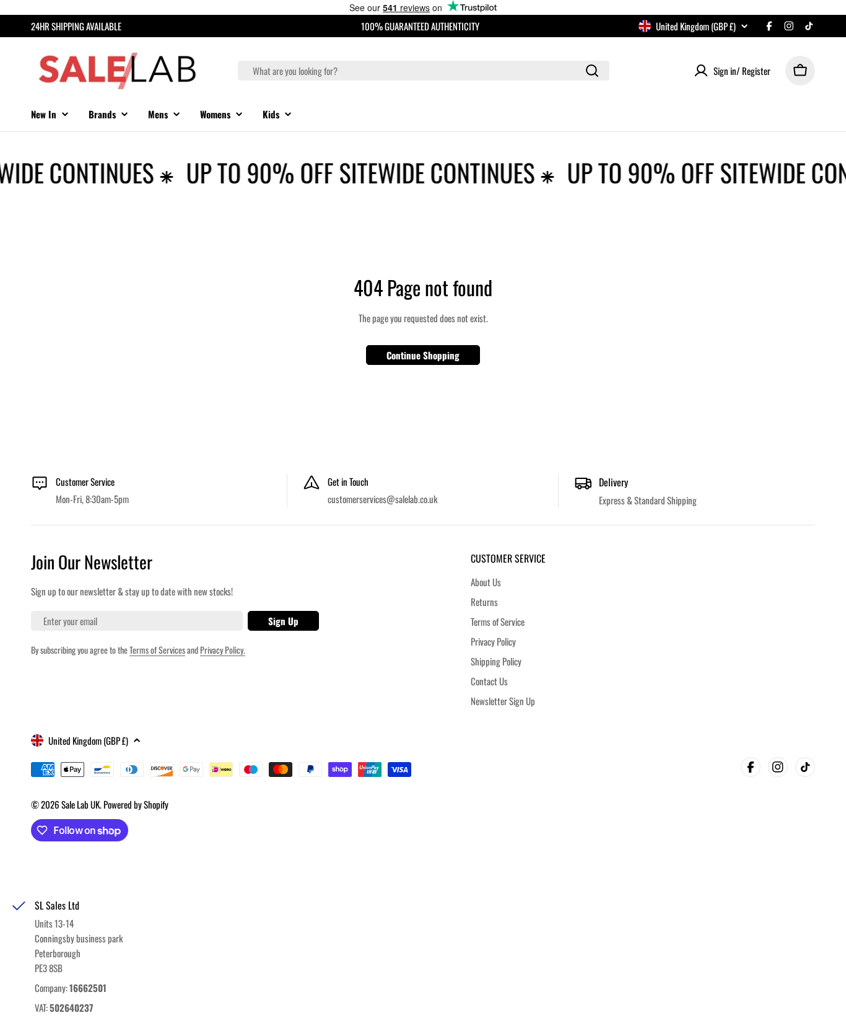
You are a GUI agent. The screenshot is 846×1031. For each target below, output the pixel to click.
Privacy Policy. (222, 649)
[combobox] (423, 71)
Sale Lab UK (80, 804)
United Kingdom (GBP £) (696, 26)
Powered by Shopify (135, 804)
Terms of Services (157, 649)
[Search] (592, 70)
